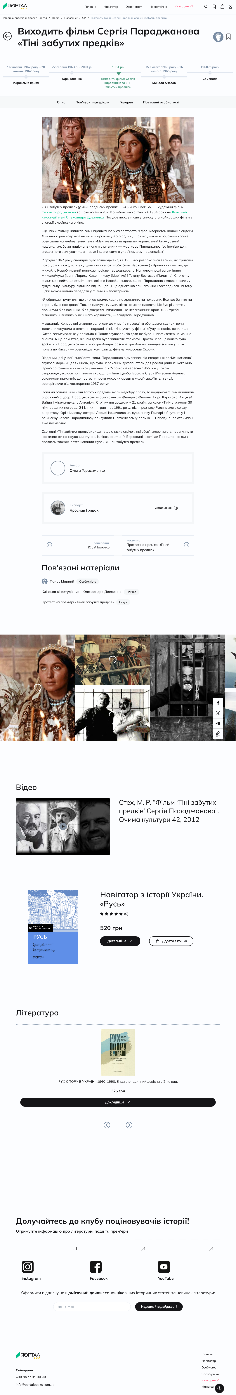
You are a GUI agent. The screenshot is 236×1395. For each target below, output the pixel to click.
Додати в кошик (174, 945)
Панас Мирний (62, 585)
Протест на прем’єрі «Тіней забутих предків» (78, 606)
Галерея (126, 106)
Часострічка (158, 6)
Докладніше (36, 1122)
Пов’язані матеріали (92, 106)
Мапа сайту (210, 1386)
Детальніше (163, 512)
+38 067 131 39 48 (31, 1377)
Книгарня (182, 6)
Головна (90, 6)
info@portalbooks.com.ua (35, 1384)
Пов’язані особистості (161, 106)
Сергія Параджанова (59, 216)
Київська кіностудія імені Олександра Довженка (82, 596)
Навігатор (111, 6)
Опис (61, 106)
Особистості (134, 6)
